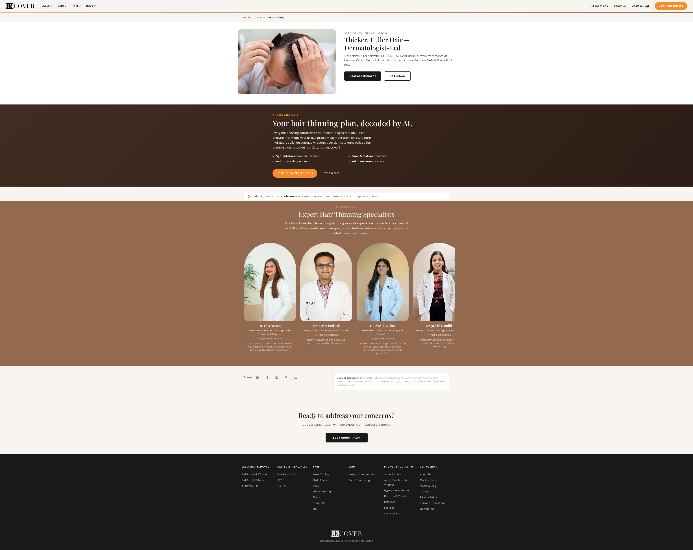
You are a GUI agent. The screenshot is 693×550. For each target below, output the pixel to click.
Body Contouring (359, 480)
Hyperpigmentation (396, 490)
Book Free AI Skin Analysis (295, 173)
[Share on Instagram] (277, 377)
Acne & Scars (392, 474)
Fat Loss (389, 508)
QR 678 (282, 486)
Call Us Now (397, 76)
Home (246, 17)
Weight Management (362, 474)
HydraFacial (320, 480)
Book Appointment (671, 6)
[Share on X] (286, 377)
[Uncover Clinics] (346, 534)
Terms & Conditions (432, 503)
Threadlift (319, 503)
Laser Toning (321, 474)
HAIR (75, 6)
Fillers (316, 497)
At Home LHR (250, 486)
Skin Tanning (392, 513)
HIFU (315, 509)
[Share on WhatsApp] (258, 377)
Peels (316, 486)
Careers (425, 491)
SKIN (61, 6)
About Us (620, 6)
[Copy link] (295, 377)
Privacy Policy (428, 497)
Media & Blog (640, 6)
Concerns (259, 17)
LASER (46, 6)
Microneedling (322, 491)
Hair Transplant (286, 474)
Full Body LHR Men (253, 480)
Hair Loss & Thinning (396, 496)
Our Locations (598, 6)
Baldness (389, 502)
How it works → (332, 173)
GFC (280, 480)
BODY (89, 6)
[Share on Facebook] (267, 377)
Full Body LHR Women (255, 474)
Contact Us (427, 509)
